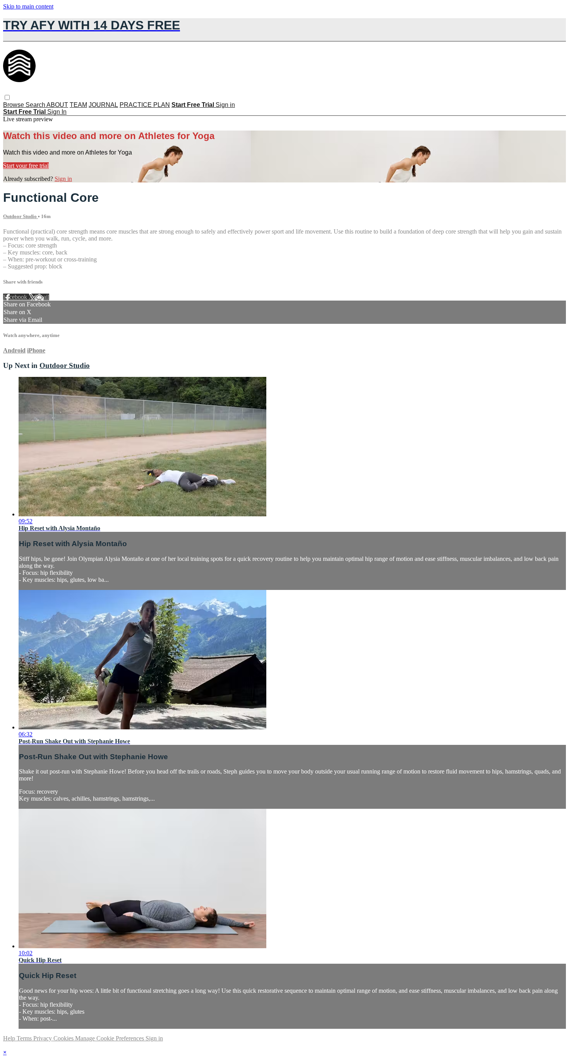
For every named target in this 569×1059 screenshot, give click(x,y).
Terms (25, 1038)
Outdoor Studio (20, 216)
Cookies (64, 1038)
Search (36, 104)
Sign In (57, 111)
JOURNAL (103, 104)
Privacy (43, 1038)
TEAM (78, 104)
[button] (7, 97)
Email (42, 297)
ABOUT (57, 104)
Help (10, 1038)
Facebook (16, 297)
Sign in (225, 104)
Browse (14, 104)
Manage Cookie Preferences (110, 1038)
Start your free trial (26, 165)
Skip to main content (28, 6)
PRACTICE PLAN (145, 104)
